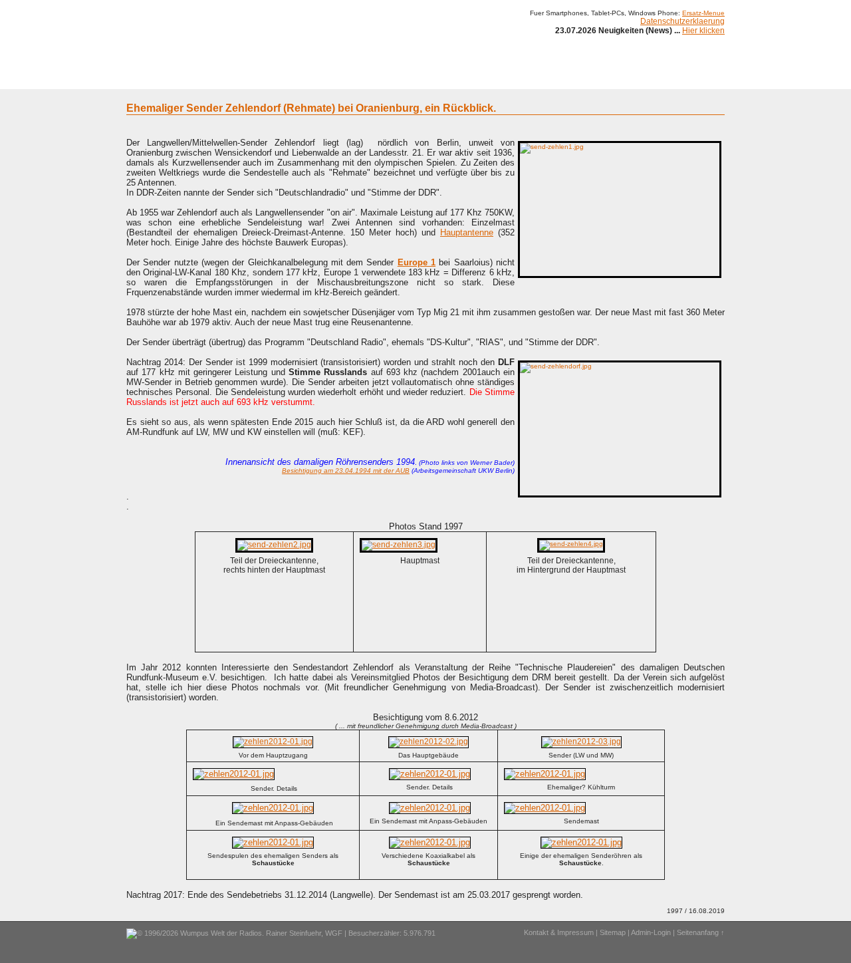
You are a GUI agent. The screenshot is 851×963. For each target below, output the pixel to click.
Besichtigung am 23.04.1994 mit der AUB (346, 470)
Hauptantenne (466, 232)
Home (144, 78)
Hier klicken (703, 30)
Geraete (184, 78)
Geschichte (234, 78)
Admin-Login (651, 932)
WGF (333, 933)
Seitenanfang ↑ (701, 932)
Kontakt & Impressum (559, 932)
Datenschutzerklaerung (682, 21)
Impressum (594, 78)
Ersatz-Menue (703, 13)
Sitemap (613, 932)
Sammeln (286, 78)
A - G (327, 78)
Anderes (544, 78)
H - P (360, 78)
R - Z (393, 78)
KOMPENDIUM (443, 78)
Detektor (499, 78)
